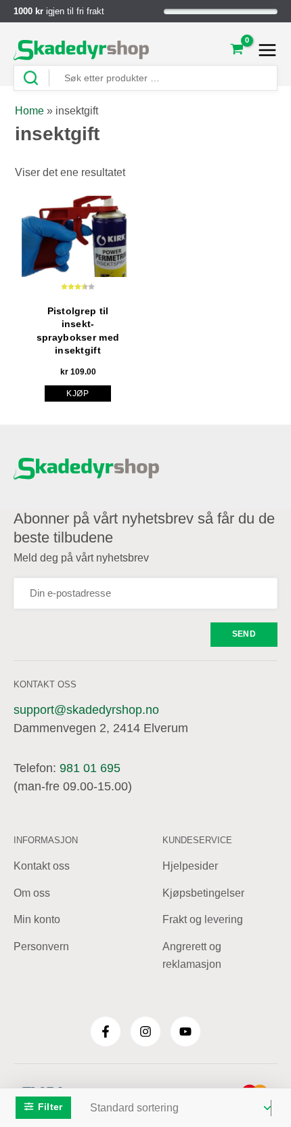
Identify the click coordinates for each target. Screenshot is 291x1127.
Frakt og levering (202, 919)
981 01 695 (90, 768)
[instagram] (145, 1031)
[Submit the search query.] (35, 78)
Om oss (32, 893)
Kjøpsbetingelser (203, 893)
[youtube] (185, 1031)
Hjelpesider (190, 866)
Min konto (37, 919)
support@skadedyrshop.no (86, 710)
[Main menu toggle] (263, 50)
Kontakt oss (42, 866)
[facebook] (105, 1031)
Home (29, 110)
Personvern (41, 946)
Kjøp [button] (77, 393)
